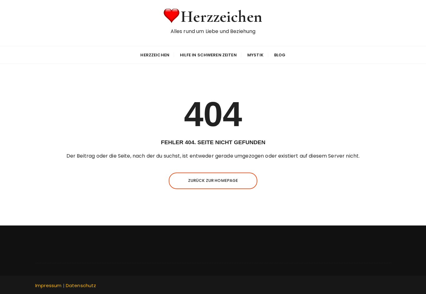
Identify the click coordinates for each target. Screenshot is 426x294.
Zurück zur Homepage (213, 180)
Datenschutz (81, 285)
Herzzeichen (221, 16)
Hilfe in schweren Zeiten (208, 55)
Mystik (255, 55)
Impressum (48, 285)
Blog (280, 55)
